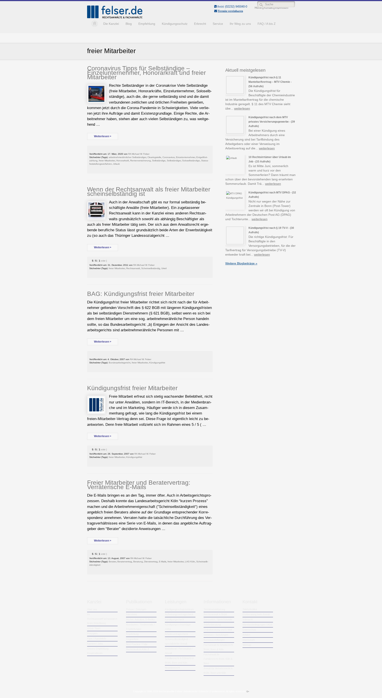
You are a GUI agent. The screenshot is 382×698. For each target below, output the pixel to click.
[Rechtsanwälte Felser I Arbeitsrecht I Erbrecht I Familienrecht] (114, 17)
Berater (112, 561)
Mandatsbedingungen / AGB (257, 624)
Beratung (138, 561)
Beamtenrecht (172, 667)
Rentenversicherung (140, 160)
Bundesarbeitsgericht (119, 362)
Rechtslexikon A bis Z (137, 649)
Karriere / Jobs (95, 643)
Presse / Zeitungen (136, 609)
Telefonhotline (250, 609)
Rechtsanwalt (133, 268)
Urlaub (116, 164)
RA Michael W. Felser (138, 154)
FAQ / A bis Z (267, 23)
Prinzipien (92, 633)
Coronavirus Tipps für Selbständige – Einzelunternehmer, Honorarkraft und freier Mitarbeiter (146, 73)
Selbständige (159, 160)
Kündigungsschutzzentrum (179, 609)
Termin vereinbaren (230, 11)
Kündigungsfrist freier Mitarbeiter (132, 388)
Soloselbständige (191, 160)
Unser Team (93, 628)
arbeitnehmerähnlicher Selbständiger (127, 157)
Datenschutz (249, 629)
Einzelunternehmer (185, 157)
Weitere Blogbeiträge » (241, 263)
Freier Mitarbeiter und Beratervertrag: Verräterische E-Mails (138, 484)
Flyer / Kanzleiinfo (96, 638)
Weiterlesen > (102, 136)
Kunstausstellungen (214, 639)
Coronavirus (168, 157)
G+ (247, 691)
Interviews (131, 614)
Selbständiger (174, 160)
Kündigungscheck (174, 619)
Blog (129, 23)
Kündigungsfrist (157, 362)
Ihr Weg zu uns (240, 23)
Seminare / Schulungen (216, 634)
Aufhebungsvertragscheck (179, 614)
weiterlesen (242, 108)
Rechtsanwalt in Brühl (215, 614)
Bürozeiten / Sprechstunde (218, 619)
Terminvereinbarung (214, 609)
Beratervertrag (124, 561)
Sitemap (247, 645)
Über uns (92, 609)
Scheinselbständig (150, 268)
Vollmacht (248, 619)
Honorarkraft (122, 160)
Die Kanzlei (111, 23)
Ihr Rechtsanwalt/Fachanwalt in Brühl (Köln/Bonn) (102, 619)
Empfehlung (146, 23)
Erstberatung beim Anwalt (256, 614)
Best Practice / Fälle (136, 644)
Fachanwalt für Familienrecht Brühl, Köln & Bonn (218, 659)
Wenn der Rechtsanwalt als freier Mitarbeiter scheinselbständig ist (148, 191)
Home (93, 24)
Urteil (163, 268)
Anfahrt (246, 634)
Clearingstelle (154, 157)
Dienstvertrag (151, 561)
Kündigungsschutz (174, 23)
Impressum (249, 639)
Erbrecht (200, 23)
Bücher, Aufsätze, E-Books (140, 619)
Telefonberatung (212, 624)
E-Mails (162, 561)
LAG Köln (190, 561)
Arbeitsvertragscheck (176, 634)
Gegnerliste (132, 639)
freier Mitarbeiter (107, 160)
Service (218, 23)
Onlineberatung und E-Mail (218, 629)
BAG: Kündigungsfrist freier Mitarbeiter (140, 293)
